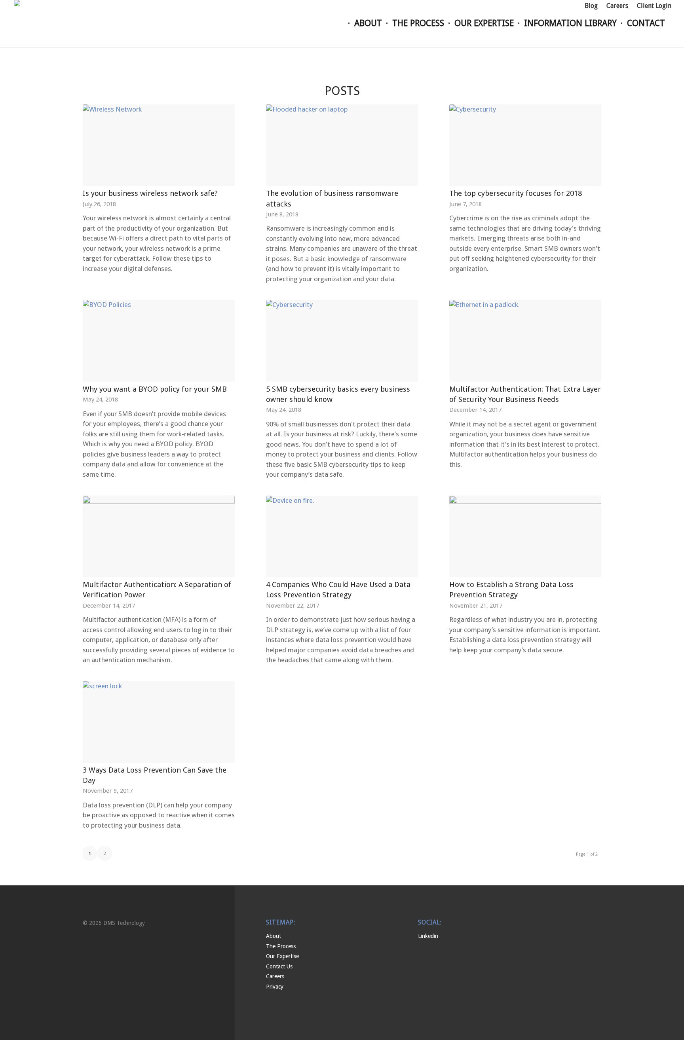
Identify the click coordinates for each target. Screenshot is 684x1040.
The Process (281, 946)
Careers (275, 976)
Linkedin (428, 936)
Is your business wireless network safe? (150, 193)
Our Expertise (282, 956)
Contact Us (279, 966)
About (273, 936)
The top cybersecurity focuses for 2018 (515, 193)
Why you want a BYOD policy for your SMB (155, 389)
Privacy (274, 986)
